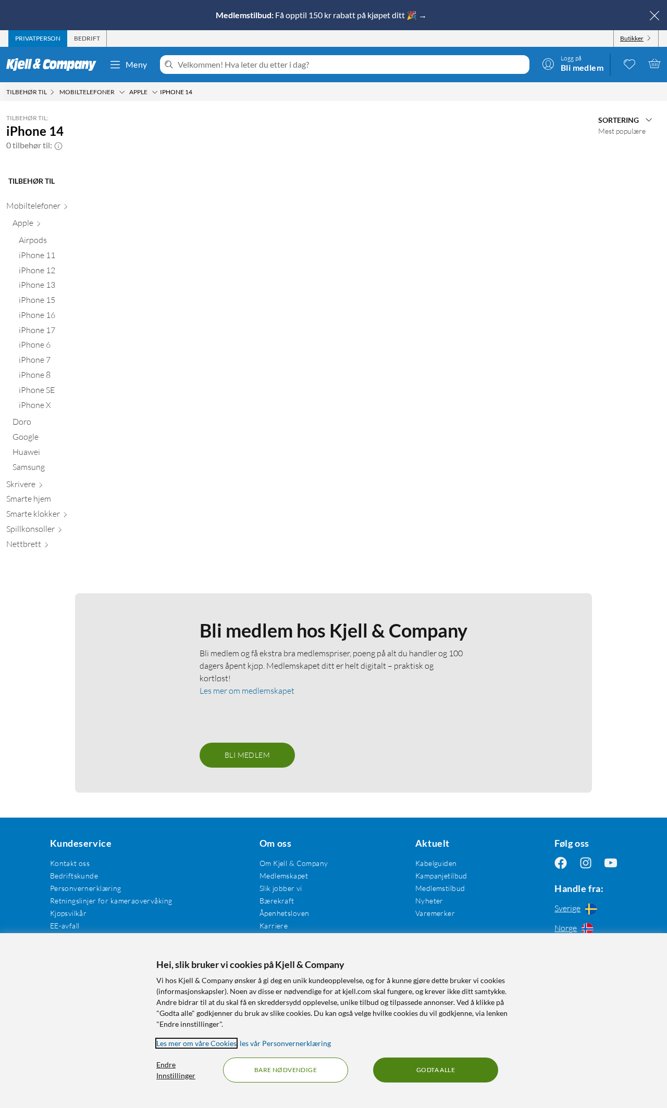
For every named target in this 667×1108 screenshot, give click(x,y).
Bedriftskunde (74, 875)
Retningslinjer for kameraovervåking (111, 900)
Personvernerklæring (85, 888)
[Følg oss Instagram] (585, 863)
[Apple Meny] (155, 92)
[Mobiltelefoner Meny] (122, 92)
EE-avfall (65, 925)
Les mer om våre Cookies (196, 1043)
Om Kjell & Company (294, 863)
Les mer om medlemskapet (247, 690)
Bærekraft (277, 900)
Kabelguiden (436, 863)
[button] (58, 145)
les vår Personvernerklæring (285, 1043)
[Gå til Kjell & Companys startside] (54, 64)
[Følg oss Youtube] (610, 863)
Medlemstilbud (440, 888)
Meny (136, 64)
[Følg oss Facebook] (560, 863)
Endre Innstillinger (175, 1070)
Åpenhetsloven (284, 913)
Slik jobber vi (281, 888)
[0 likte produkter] (629, 63)
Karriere (274, 925)
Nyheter (429, 900)
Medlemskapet (284, 875)
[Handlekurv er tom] (654, 63)
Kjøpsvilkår (68, 913)
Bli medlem (247, 754)
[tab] (37, 38)
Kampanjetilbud (441, 875)
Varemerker (435, 913)
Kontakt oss (70, 863)
